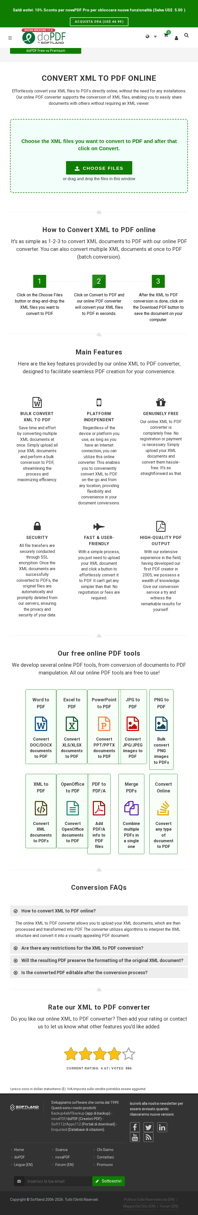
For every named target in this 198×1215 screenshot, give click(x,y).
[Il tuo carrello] (165, 34)
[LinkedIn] (162, 1127)
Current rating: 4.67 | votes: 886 (99, 1068)
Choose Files (102, 168)
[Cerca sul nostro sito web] (186, 34)
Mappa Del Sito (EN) (139, 1206)
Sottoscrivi (110, 1181)
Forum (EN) (169, 1206)
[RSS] (148, 1137)
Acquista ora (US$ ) (99, 21)
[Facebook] (135, 1127)
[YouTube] (135, 1137)
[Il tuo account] (176, 37)
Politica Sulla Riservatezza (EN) (149, 1199)
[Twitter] (148, 1127)
